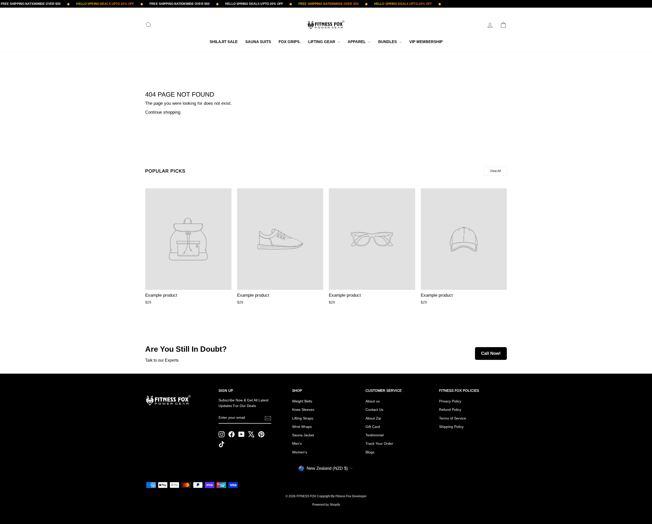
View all (495, 171)
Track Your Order (379, 443)
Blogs (369, 452)
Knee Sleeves (303, 410)
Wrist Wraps (302, 427)
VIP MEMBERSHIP (426, 42)
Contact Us (374, 410)
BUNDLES (388, 42)
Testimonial (374, 435)
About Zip (373, 418)
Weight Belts (302, 401)
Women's (299, 452)
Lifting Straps (302, 418)
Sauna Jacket (303, 435)
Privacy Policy (450, 401)
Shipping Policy (451, 427)
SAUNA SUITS (258, 42)
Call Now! (491, 353)
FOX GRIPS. (290, 42)
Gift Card (372, 427)
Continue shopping (162, 112)
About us (372, 401)
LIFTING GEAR (322, 42)
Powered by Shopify (326, 504)
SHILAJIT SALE (224, 42)
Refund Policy (450, 410)
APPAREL (357, 42)
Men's (297, 443)
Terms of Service (452, 418)
